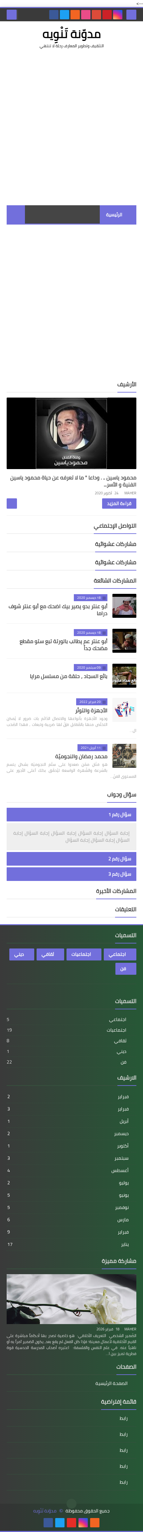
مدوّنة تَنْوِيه (45, 1510)
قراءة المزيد (119, 503)
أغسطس (68, 1170)
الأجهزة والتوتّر (91, 710)
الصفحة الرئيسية (111, 1384)
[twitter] (64, 14)
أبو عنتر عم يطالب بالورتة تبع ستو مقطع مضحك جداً (63, 644)
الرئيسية (114, 214)
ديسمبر (68, 1133)
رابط (124, 1419)
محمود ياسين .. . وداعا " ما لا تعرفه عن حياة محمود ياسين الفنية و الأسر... (73, 480)
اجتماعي (117, 954)
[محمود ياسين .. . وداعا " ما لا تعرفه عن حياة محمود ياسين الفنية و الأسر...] (71, 433)
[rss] (75, 14)
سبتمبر (68, 1158)
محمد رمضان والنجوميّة (81, 756)
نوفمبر (68, 1207)
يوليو (68, 1182)
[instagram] (117, 14)
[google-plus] (96, 14)
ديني (19, 954)
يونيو (68, 1195)
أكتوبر (68, 1145)
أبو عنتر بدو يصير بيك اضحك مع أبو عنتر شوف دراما (58, 609)
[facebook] (54, 14)
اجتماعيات (81, 954)
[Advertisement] (71, 127)
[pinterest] (107, 14)
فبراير (68, 1096)
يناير (68, 1244)
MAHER (130, 1329)
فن (123, 968)
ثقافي (48, 954)
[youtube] (71, 1522)
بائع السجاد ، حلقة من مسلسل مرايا (68, 676)
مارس (68, 1219)
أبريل (68, 1121)
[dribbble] (85, 14)
